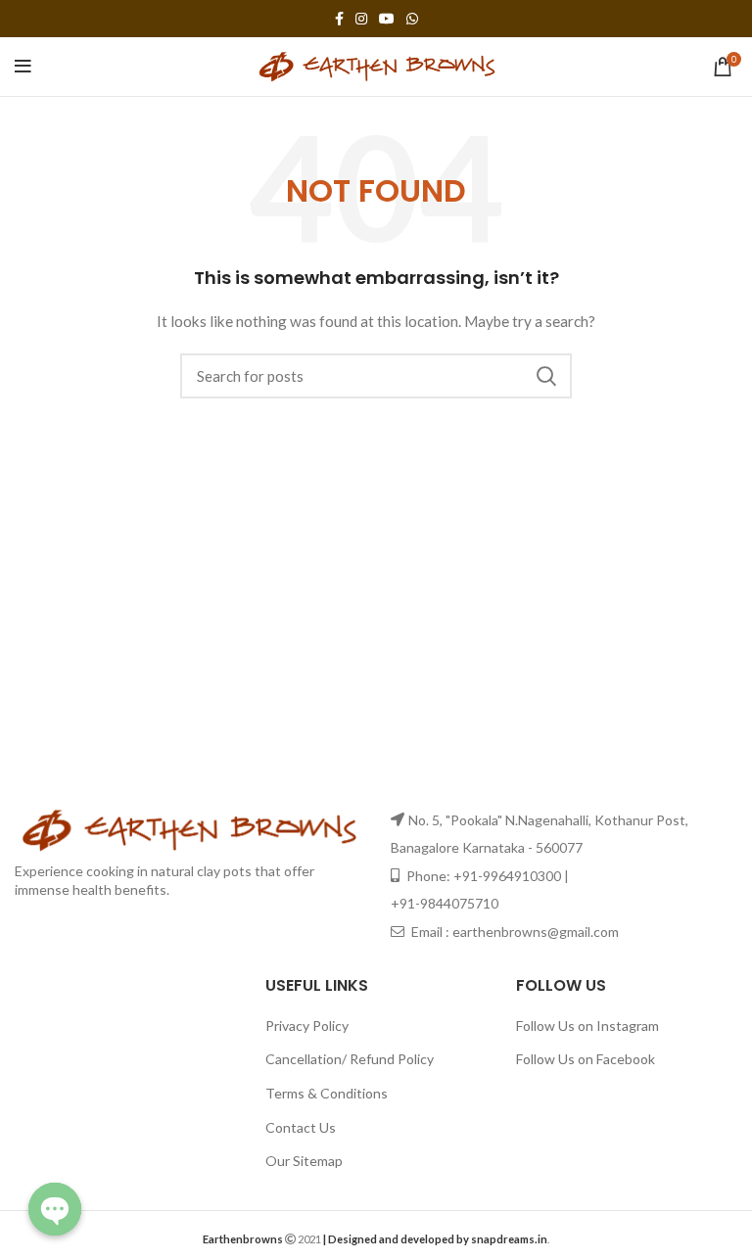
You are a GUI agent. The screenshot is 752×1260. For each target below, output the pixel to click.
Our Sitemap (304, 1160)
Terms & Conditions (326, 1093)
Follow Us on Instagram (587, 1025)
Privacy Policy (307, 1025)
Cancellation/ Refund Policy (349, 1058)
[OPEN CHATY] (54, 1209)
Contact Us (300, 1127)
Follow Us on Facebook (585, 1058)
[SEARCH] (545, 375)
